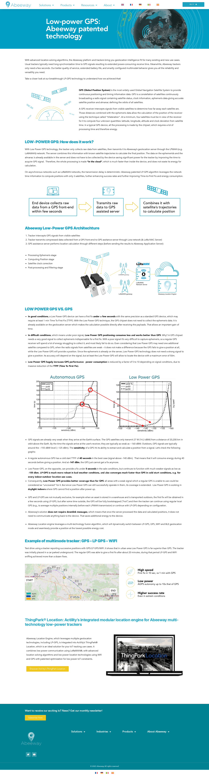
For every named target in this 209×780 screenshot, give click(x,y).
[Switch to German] (140, 5)
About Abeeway (156, 731)
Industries (102, 731)
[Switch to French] (131, 5)
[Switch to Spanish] (158, 5)
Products (127, 731)
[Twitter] (28, 754)
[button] (46, 5)
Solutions (76, 731)
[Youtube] (34, 754)
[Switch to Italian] (149, 5)
